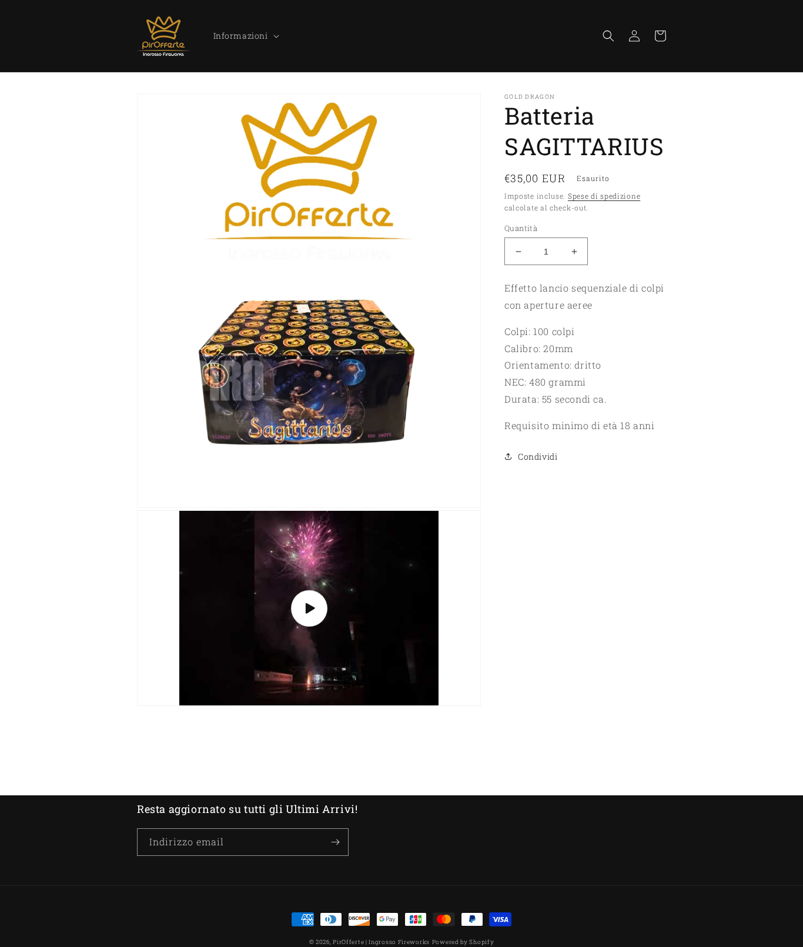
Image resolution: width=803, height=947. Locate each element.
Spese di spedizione (604, 195)
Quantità (520, 228)
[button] (245, 36)
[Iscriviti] (335, 842)
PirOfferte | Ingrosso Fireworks (381, 942)
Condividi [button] (537, 456)
